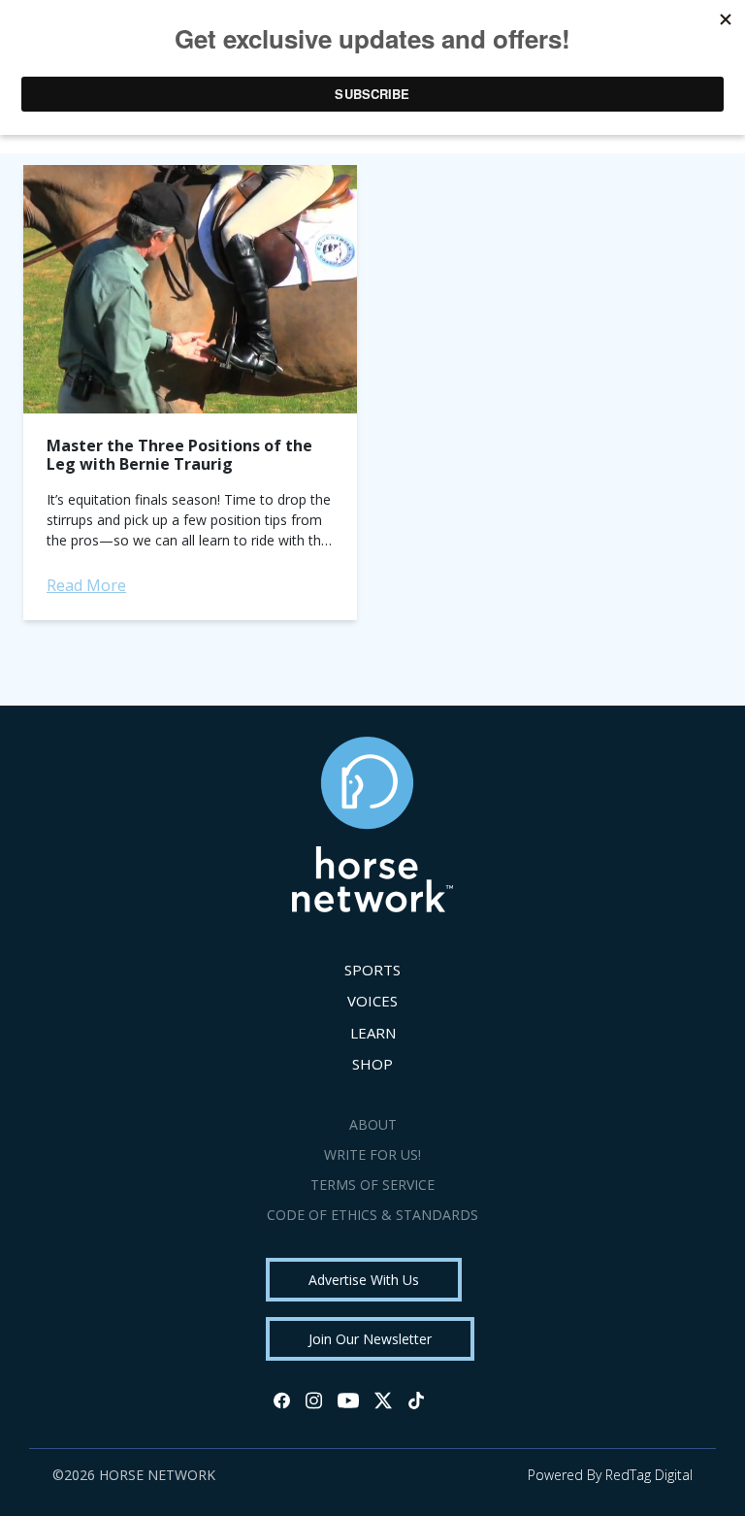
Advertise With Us (363, 1279)
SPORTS (372, 969)
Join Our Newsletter (370, 1339)
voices (372, 1000)
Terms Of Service (372, 1184)
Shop (372, 1063)
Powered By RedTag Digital (610, 1475)
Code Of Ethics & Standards (372, 1214)
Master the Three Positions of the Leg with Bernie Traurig (179, 455)
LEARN (373, 1032)
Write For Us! (372, 1154)
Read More (86, 585)
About (373, 1124)
